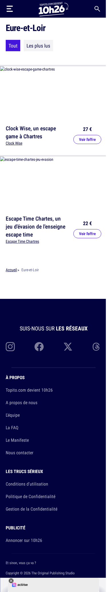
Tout (13, 45)
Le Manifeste (17, 440)
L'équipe (13, 415)
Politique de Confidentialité (30, 496)
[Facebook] (39, 346)
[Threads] (96, 346)
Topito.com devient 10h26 (29, 390)
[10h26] (53, 9)
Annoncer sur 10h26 (24, 540)
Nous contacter (19, 452)
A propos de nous (21, 402)
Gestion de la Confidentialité (31, 509)
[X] (67, 346)
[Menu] (10, 9)
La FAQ (12, 427)
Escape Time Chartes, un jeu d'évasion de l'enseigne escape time (35, 226)
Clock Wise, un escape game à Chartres (31, 132)
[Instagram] (10, 346)
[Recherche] (97, 9)
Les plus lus (38, 45)
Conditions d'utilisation (27, 484)
